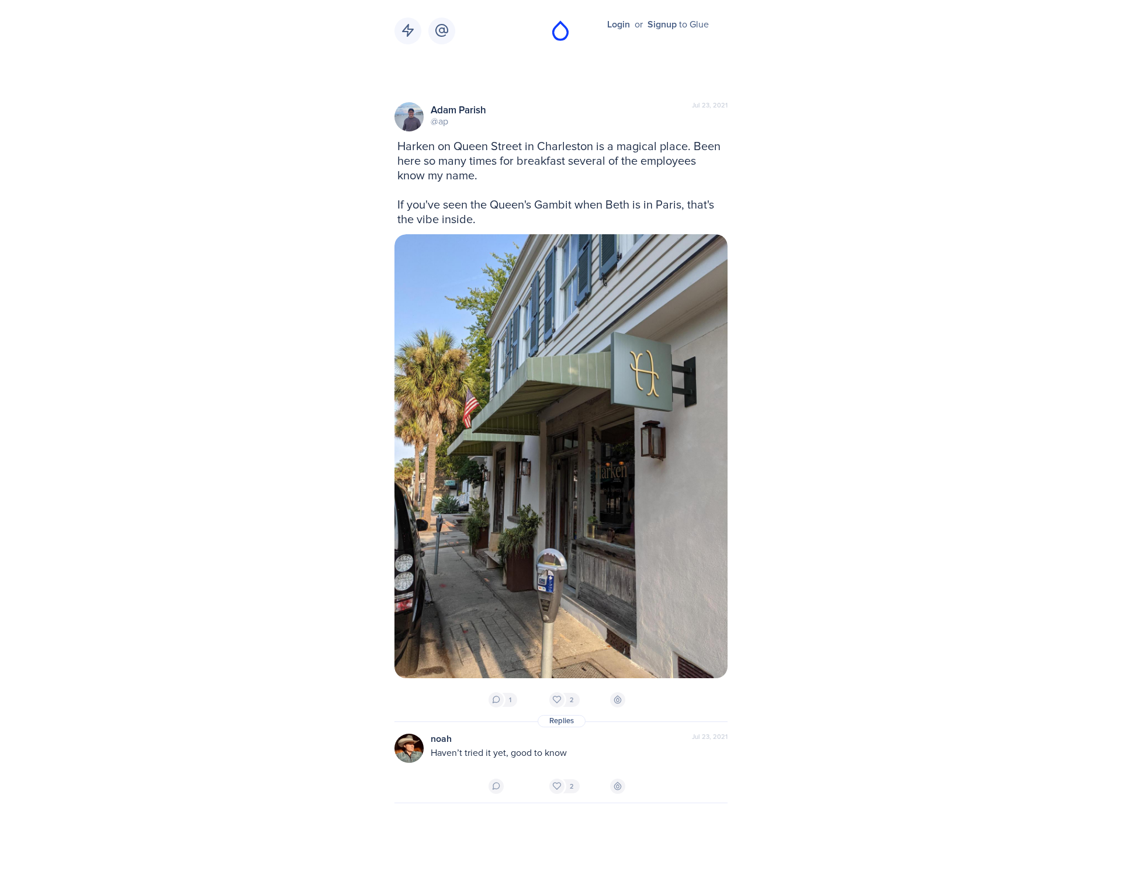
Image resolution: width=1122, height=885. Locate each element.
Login (618, 24)
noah (441, 739)
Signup (662, 24)
